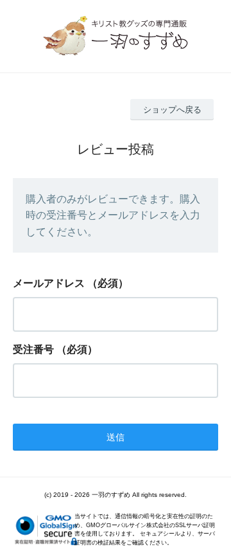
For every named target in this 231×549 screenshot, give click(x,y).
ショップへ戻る (172, 109)
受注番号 (33, 349)
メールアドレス (49, 283)
